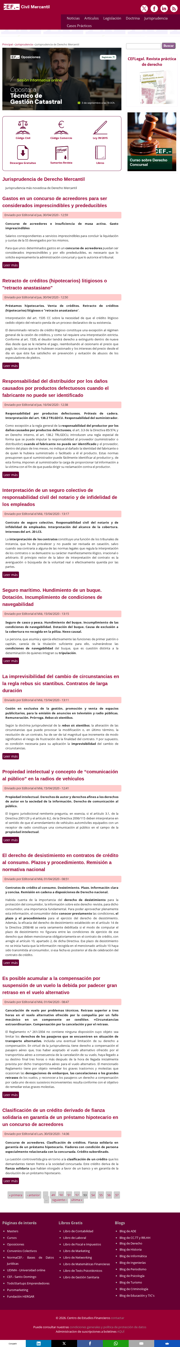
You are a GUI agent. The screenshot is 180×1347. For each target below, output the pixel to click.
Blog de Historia (131, 1249)
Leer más (11, 265)
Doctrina (132, 19)
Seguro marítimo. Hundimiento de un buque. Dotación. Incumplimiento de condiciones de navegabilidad (52, 597)
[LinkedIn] (39, 1343)
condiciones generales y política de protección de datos (108, 1327)
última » (76, 1199)
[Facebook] (90, 1343)
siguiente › (59, 1199)
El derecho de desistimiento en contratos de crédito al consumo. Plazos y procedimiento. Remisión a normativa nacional (60, 862)
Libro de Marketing (76, 1251)
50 (61, 1195)
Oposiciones (15, 1244)
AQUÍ (120, 1331)
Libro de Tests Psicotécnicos (82, 1270)
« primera (15, 1195)
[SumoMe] (167, 1343)
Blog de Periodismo (133, 1269)
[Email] (141, 1343)
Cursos (12, 1238)
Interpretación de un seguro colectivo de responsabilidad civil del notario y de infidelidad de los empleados (59, 497)
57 (117, 1195)
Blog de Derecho (131, 1243)
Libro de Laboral (74, 1238)
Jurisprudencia (155, 19)
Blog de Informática (133, 1256)
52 (77, 1195)
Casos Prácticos (78, 26)
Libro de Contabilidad (78, 1231)
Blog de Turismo (131, 1282)
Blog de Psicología (132, 1276)
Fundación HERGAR (20, 1296)
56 (109, 1195)
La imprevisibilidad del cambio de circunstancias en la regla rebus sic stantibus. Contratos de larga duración (60, 683)
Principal (7, 44)
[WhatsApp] (116, 1343)
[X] (64, 1343)
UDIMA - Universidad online (26, 1270)
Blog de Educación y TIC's (137, 1295)
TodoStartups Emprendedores (28, 1283)
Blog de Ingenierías (133, 1262)
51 (69, 1195)
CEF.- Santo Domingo (21, 1277)
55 (101, 1195)
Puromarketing (17, 1290)
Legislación (111, 19)
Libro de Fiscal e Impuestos (82, 1244)
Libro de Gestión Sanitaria (81, 1277)
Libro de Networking (77, 1257)
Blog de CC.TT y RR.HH (135, 1238)
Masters (12, 1231)
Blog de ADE (128, 1231)
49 (53, 1195)
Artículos (90, 19)
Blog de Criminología (134, 1289)
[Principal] (27, 10)
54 (93, 1195)
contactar (117, 1318)
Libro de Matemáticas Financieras (86, 1264)
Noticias (73, 18)
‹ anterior (33, 1195)
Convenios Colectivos (22, 1251)
